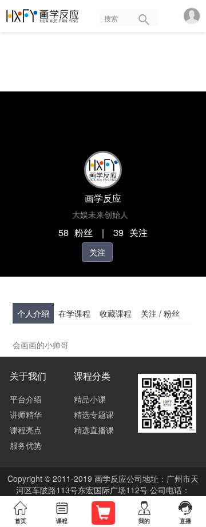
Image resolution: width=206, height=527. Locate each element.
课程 (62, 513)
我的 (144, 513)
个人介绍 (33, 313)
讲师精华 (26, 414)
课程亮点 (26, 430)
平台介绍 (26, 399)
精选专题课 (94, 414)
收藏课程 (116, 313)
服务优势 (26, 445)
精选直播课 (94, 430)
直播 (185, 512)
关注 (97, 252)
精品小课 (90, 399)
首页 (20, 513)
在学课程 (74, 313)
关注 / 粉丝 (160, 313)
